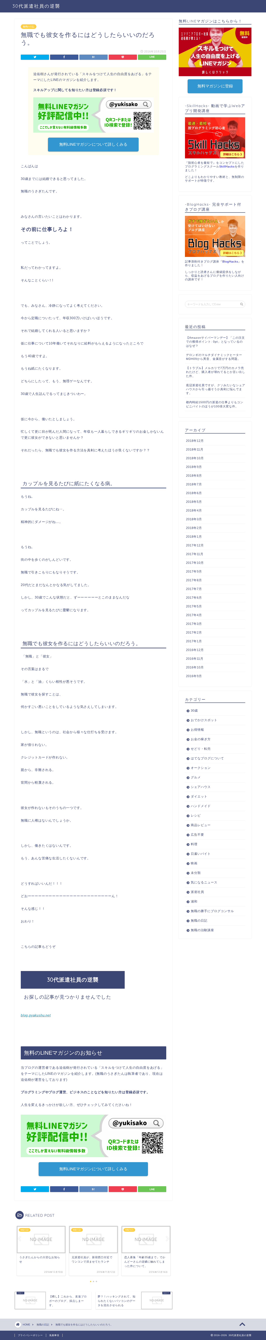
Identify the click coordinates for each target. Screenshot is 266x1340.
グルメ (196, 777)
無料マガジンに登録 (215, 86)
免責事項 (54, 1335)
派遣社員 (197, 892)
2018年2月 (194, 528)
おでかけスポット (204, 720)
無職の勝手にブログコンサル (212, 911)
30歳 (194, 710)
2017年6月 (194, 597)
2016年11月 (194, 658)
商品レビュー (201, 825)
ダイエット (199, 796)
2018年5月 (194, 501)
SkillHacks (227, 166)
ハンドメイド (201, 806)
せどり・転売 (201, 748)
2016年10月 (195, 667)
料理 (194, 844)
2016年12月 (195, 650)
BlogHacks (230, 261)
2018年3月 (194, 519)
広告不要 (197, 834)
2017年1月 (194, 641)
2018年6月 (194, 493)
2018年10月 (195, 458)
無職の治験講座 (202, 930)
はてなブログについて (207, 758)
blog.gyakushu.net (36, 1015)
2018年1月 (194, 536)
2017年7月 (194, 589)
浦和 (194, 901)
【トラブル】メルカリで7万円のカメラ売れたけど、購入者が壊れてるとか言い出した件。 (215, 371)
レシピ (196, 815)
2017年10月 (195, 562)
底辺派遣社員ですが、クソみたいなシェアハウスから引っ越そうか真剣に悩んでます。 (215, 389)
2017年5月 (194, 606)
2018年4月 (194, 510)
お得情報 (197, 729)
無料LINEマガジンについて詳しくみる (93, 144)
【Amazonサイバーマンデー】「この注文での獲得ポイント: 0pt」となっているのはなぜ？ (215, 341)
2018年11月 (194, 449)
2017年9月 (194, 571)
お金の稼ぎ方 (201, 739)
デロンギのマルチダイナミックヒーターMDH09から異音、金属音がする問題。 (214, 356)
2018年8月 (194, 475)
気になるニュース (204, 882)
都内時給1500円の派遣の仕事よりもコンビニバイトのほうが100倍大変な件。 (214, 404)
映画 (194, 863)
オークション (201, 768)
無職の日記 (28, 26)
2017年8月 (194, 580)
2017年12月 (195, 545)
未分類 (196, 873)
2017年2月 (194, 632)
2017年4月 (194, 615)
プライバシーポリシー (30, 1335)
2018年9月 (194, 467)
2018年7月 (194, 484)
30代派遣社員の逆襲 (36, 6)
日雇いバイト (201, 853)
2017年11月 (194, 554)
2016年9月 (194, 676)
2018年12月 (195, 440)
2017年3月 (194, 623)
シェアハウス (201, 787)
